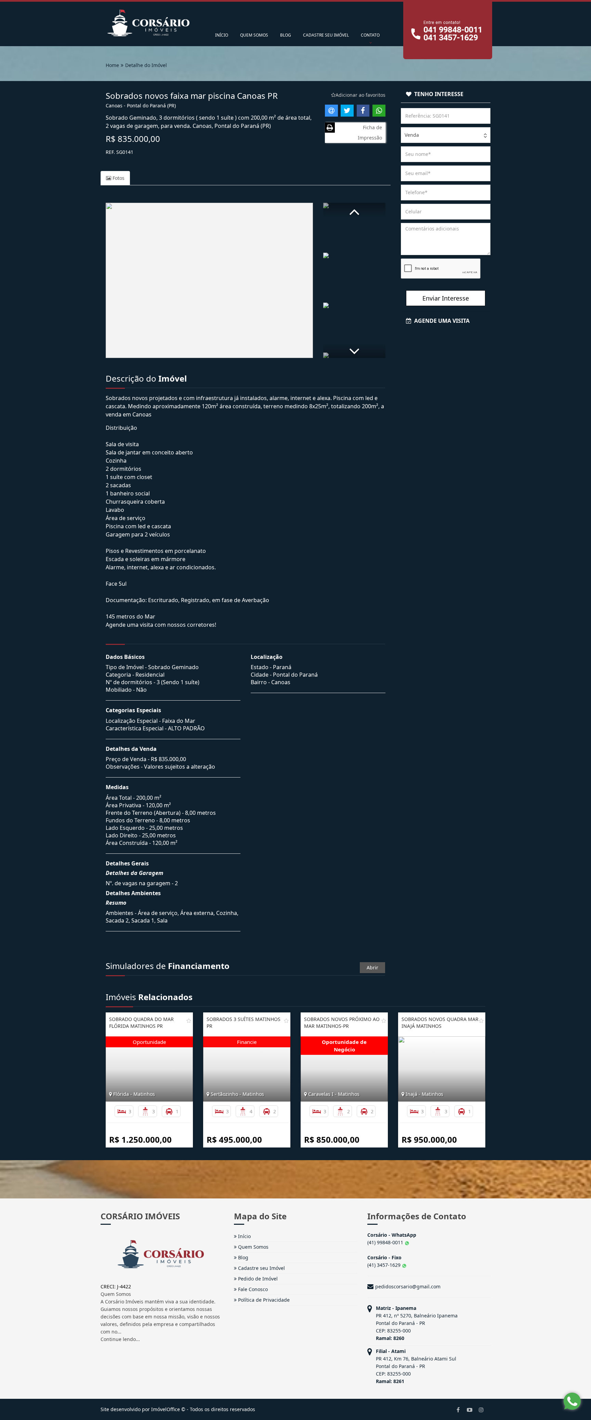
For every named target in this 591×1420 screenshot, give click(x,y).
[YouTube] (469, 1409)
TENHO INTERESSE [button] (437, 94)
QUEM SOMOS (254, 35)
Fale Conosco (252, 1289)
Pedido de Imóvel (257, 1278)
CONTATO (370, 35)
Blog (242, 1257)
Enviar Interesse (445, 298)
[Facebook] (458, 1409)
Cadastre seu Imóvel (261, 1268)
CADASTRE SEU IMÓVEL (326, 35)
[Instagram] (481, 1409)
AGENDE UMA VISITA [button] (440, 320)
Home (112, 65)
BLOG (285, 35)
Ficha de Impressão (370, 132)
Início (244, 1236)
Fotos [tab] (117, 178)
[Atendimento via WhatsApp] (572, 1401)
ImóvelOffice (165, 1409)
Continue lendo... (120, 1339)
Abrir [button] (372, 967)
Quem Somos (252, 1247)
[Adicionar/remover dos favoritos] (188, 1020)
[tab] (446, 94)
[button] (354, 210)
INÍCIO (221, 35)
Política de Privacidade (263, 1300)
